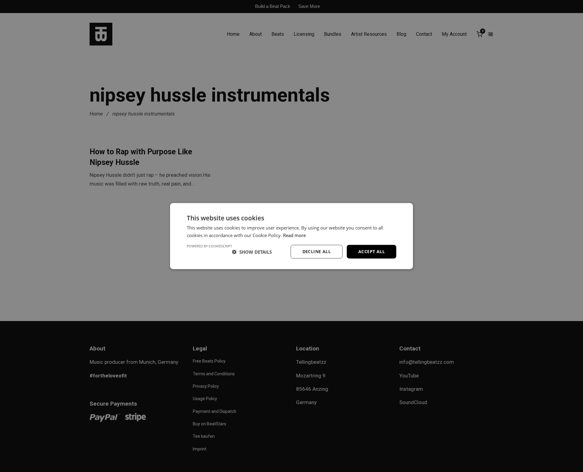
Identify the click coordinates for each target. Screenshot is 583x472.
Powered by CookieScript (209, 246)
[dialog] (291, 236)
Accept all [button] (371, 251)
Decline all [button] (316, 251)
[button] (252, 251)
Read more (294, 235)
